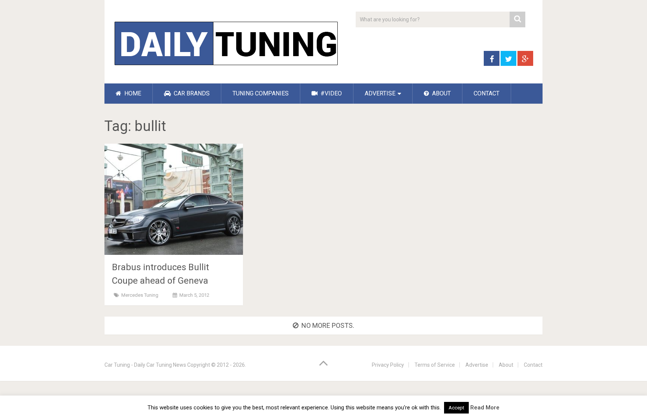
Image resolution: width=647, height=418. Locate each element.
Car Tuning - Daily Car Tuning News (145, 365)
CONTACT (486, 93)
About (506, 365)
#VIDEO (330, 93)
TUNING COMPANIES (261, 93)
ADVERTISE (380, 93)
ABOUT (441, 93)
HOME (132, 93)
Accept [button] (456, 408)
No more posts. (327, 325)
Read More (484, 407)
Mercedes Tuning (139, 295)
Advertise (476, 365)
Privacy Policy (388, 365)
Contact (533, 365)
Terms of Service (434, 365)
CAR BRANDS (191, 93)
